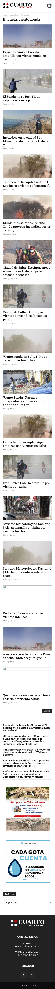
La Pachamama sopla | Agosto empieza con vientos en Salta (25, 444)
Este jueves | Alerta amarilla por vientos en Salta (26, 485)
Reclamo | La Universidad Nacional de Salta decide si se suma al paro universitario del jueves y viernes (26, 774)
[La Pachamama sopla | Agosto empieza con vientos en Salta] (27, 426)
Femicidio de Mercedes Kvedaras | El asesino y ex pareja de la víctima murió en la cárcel (27, 728)
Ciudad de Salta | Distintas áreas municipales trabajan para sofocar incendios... (26, 271)
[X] (31, 974)
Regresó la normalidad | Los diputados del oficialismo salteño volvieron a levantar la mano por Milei (26, 763)
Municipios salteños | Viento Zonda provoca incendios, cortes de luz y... (27, 226)
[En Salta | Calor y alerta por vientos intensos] (27, 597)
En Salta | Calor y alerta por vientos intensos (23, 615)
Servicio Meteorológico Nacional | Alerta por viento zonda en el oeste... (27, 572)
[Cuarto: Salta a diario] (20, 6)
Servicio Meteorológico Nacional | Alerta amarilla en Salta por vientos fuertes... (27, 527)
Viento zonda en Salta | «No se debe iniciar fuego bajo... (25, 358)
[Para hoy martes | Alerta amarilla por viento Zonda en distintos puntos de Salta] (27, 36)
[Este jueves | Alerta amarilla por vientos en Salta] (27, 467)
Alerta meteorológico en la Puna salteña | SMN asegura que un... (27, 656)
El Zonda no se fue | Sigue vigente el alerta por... (21, 98)
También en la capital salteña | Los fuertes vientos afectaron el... (27, 184)
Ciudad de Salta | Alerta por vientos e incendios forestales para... (25, 315)
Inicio (5, 15)
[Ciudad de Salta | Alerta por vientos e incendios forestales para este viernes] (27, 296)
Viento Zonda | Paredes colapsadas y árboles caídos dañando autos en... (23, 401)
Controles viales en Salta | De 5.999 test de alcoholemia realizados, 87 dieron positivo (26, 752)
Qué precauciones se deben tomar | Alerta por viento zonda (27, 697)
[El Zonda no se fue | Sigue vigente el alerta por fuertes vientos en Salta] (27, 81)
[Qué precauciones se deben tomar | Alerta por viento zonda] (27, 680)
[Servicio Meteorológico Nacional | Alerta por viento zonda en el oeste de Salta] (27, 553)
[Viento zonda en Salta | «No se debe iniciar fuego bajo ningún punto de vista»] (27, 341)
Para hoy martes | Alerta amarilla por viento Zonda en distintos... (24, 55)
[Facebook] (24, 974)
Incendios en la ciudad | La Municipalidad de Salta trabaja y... (25, 141)
